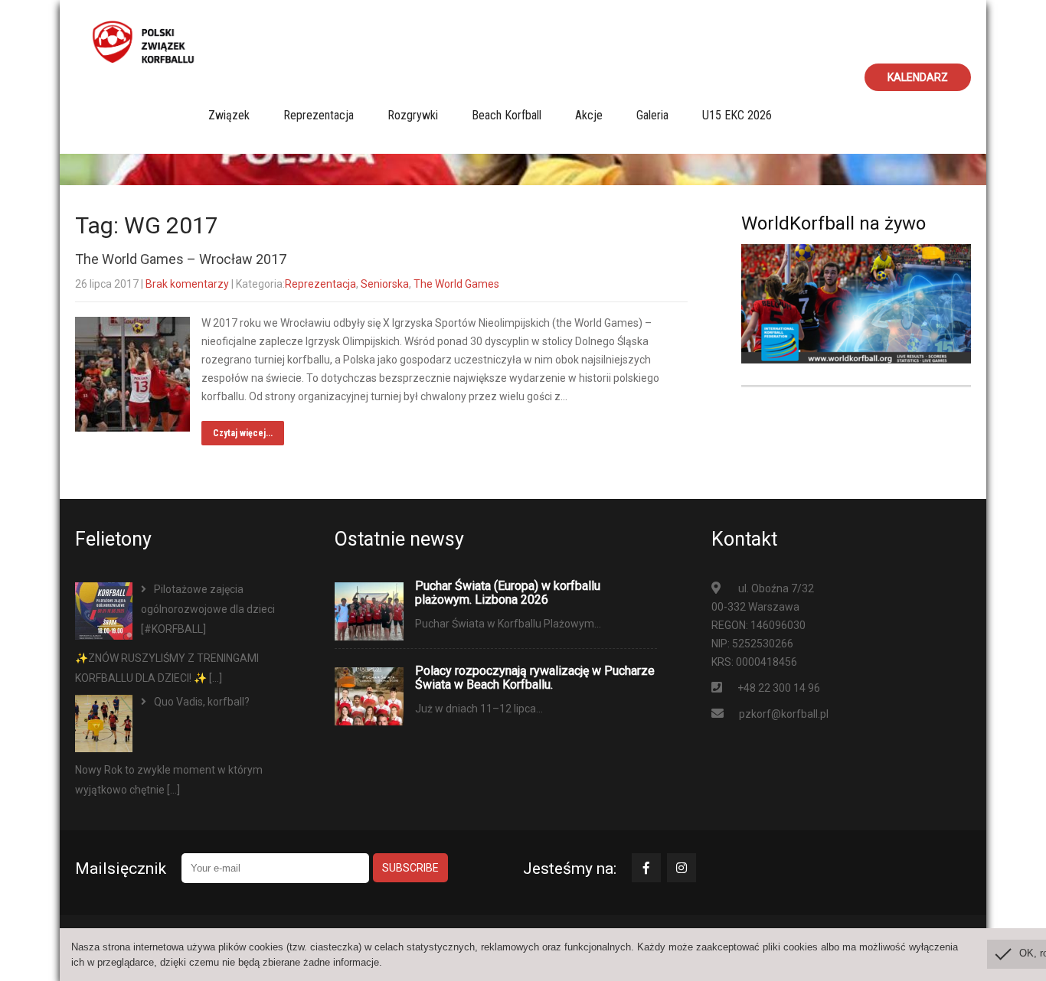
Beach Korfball (506, 115)
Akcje (589, 115)
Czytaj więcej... (243, 433)
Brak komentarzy (187, 284)
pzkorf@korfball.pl (784, 714)
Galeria (652, 115)
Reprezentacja (318, 115)
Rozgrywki (412, 115)
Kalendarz (917, 77)
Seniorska (385, 284)
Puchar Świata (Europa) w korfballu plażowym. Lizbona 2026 (507, 593)
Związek (229, 115)
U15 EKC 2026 (737, 115)
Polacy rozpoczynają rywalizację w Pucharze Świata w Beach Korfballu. (535, 678)
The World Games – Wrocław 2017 (180, 259)
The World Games (456, 284)
